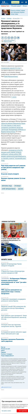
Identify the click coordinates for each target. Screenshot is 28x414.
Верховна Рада (7, 186)
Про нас (3, 347)
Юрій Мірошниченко (11, 76)
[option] (14, 12)
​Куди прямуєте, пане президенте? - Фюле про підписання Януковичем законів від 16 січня (14, 317)
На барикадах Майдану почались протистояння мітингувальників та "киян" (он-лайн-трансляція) (14, 281)
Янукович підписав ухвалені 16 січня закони (13, 179)
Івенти (3, 350)
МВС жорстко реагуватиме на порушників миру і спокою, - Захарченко (11, 292)
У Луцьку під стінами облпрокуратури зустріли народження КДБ (12, 272)
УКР (22, 2)
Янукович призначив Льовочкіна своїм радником (12, 340)
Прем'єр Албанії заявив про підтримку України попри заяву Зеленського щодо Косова (18, 14)
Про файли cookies (6, 410)
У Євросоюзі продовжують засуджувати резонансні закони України (13, 300)
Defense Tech (5, 6)
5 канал (13, 97)
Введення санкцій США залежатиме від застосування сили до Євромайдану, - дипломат (13, 308)
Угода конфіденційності (7, 355)
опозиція (17, 186)
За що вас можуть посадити (10, 174)
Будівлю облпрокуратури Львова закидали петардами (11, 265)
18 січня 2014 (16, 18)
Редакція (3, 352)
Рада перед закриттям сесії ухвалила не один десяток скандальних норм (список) (13, 167)
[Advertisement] (14, 204)
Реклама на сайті (5, 348)
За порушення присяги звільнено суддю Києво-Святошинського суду (13, 333)
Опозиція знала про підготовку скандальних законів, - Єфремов (11, 325)
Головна (3, 18)
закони (20, 189)
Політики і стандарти (6, 354)
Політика (9, 18)
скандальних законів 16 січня (10, 68)
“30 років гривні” (16, 6)
